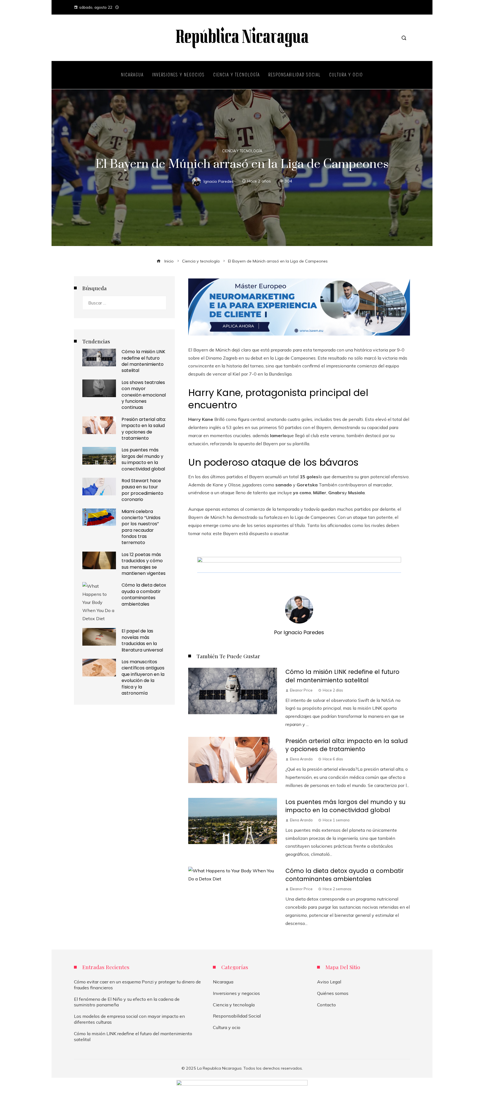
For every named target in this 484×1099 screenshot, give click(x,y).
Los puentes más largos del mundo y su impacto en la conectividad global (345, 806)
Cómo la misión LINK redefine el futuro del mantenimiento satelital (342, 676)
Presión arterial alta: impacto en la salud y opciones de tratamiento (346, 745)
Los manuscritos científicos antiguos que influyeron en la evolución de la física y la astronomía (143, 677)
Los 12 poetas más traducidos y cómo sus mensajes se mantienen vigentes (144, 564)
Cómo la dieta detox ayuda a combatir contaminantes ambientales (344, 875)
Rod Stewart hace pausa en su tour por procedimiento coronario (142, 490)
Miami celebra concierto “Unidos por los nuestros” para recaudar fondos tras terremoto (141, 527)
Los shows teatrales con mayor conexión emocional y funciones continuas (144, 395)
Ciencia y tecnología (242, 151)
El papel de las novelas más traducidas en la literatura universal (142, 640)
